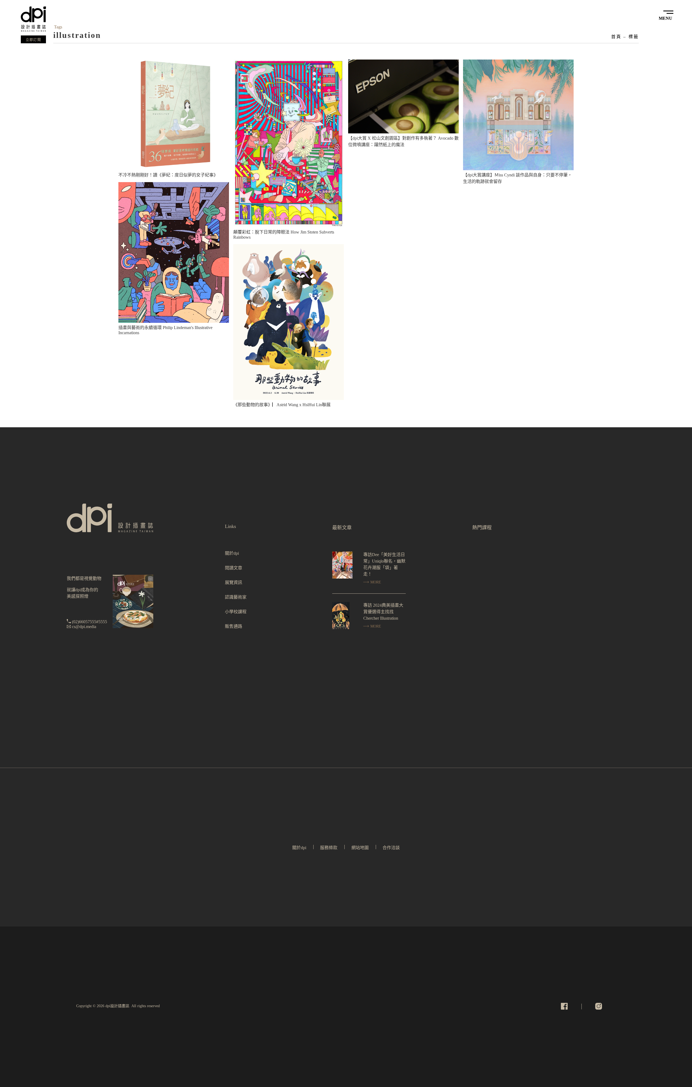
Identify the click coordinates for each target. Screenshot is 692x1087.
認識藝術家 (236, 597)
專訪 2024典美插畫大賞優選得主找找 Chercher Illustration (383, 611)
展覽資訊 (233, 582)
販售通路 (233, 626)
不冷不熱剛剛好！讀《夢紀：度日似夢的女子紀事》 (168, 175)
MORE (375, 582)
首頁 (616, 36)
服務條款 (328, 847)
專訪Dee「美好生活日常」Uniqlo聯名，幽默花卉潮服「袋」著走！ (384, 564)
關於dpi (232, 553)
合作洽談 (391, 847)
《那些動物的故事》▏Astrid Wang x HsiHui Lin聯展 (282, 404)
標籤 (633, 36)
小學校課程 (236, 611)
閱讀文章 (233, 568)
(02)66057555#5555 (89, 621)
